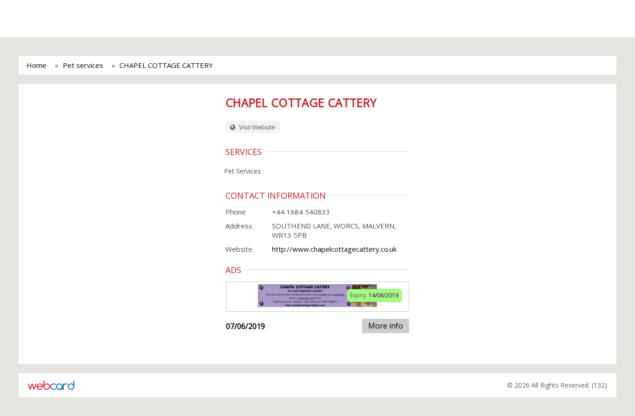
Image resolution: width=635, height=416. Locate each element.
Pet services (83, 65)
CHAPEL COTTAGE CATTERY (166, 65)
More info (385, 326)
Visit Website (256, 127)
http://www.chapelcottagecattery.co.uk (334, 249)
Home (36, 65)
